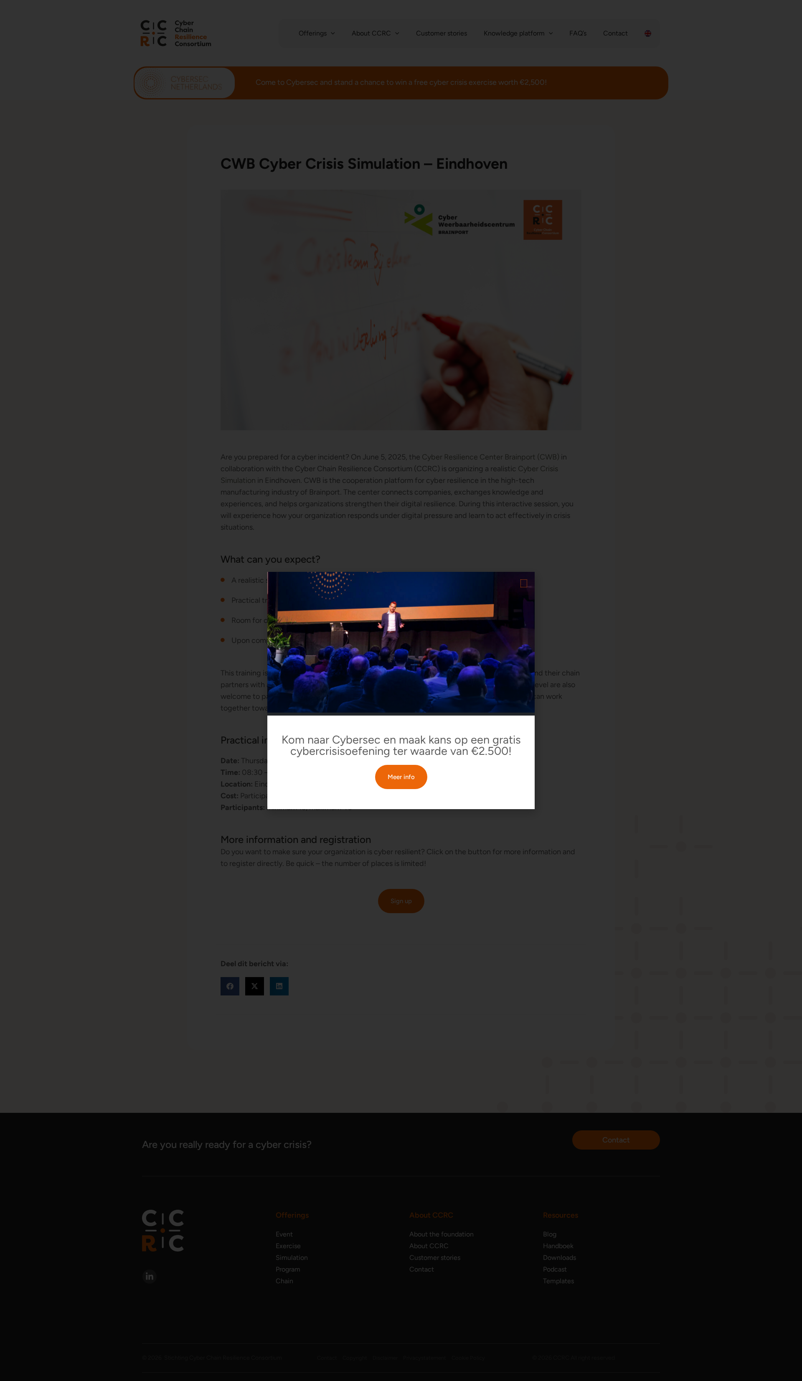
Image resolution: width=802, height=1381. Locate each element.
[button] (523, 583)
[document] (401, 690)
